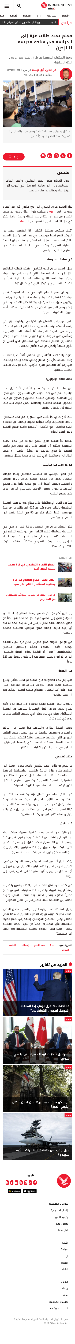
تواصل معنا (62, 1224)
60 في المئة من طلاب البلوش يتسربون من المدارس (30, 597)
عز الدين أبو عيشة (43, 70)
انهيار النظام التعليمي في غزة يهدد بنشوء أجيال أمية (31, 566)
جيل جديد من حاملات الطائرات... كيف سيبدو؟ (41, 1152)
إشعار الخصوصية (59, 1211)
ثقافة (13, 15)
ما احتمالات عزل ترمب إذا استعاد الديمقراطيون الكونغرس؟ (44, 1008)
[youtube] (21, 1182)
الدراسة (24, 221)
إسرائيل (25, 945)
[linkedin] (16, 1182)
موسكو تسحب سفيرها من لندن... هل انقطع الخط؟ (40, 1104)
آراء (39, 15)
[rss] (7, 1182)
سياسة (51, 15)
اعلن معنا (63, 1231)
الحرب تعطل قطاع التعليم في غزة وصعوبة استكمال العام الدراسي (34, 582)
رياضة (65, 1289)
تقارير (45, 964)
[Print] (43, 155)
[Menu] (6, 6)
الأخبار (66, 15)
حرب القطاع (39, 945)
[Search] (19, 6)
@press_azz (13, 70)
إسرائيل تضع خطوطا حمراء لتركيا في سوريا (41, 1056)
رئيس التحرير (61, 1217)
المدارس (65, 949)
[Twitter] (30, 1182)
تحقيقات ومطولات (58, 1302)
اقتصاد (27, 15)
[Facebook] (35, 1182)
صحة (65, 1295)
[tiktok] (12, 1182)
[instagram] (25, 1182)
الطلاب (12, 945)
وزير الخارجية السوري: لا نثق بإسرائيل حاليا (31, 22)
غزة (51, 211)
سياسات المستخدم (58, 1204)
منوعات (64, 1282)
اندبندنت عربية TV (59, 1309)
